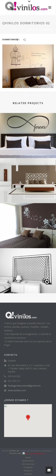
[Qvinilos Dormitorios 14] (28, 126)
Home (28, 457)
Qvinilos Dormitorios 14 (28, 149)
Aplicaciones (28, 461)
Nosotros (28, 470)
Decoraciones (28, 464)
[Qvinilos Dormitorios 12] (28, 216)
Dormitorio (9, 39)
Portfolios (21, 30)
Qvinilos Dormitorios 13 (28, 194)
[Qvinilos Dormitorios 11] (28, 261)
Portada (7, 30)
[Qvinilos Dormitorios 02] (28, 65)
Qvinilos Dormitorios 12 (28, 239)
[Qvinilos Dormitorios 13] (28, 171)
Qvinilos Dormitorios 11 (28, 284)
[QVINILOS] (23, 7)
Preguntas (28, 467)
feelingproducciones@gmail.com (24, 385)
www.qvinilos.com (17, 390)
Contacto (28, 474)
